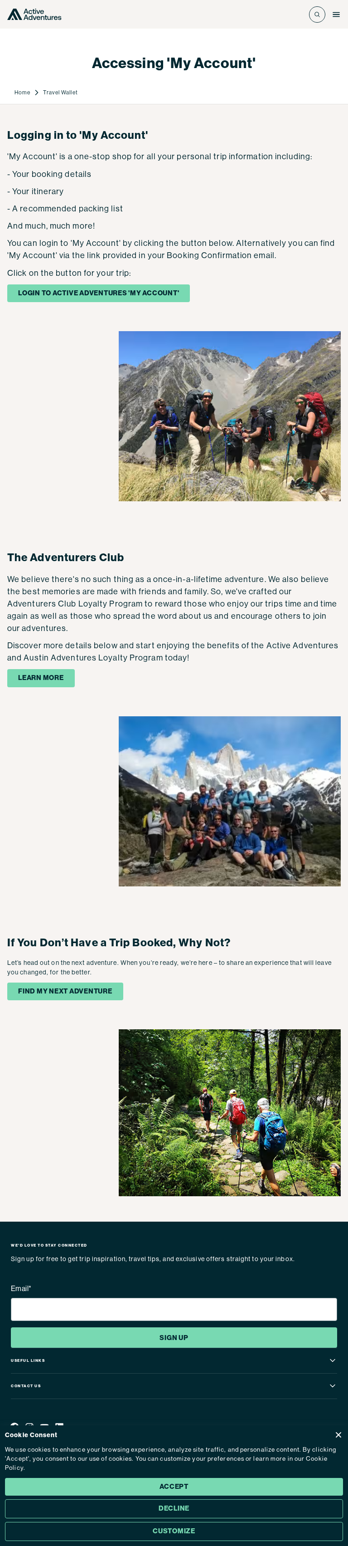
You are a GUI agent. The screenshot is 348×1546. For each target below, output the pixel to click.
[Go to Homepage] (34, 14)
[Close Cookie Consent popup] (338, 1434)
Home (22, 92)
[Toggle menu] (336, 14)
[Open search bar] (317, 14)
